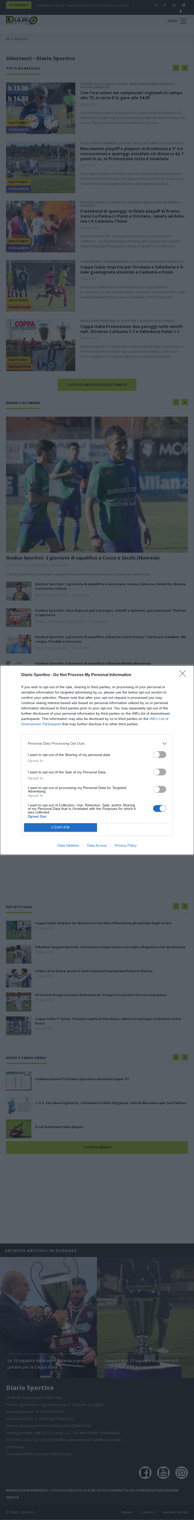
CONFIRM (60, 827)
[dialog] (97, 760)
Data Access (97, 845)
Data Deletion (68, 845)
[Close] (184, 675)
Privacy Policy (126, 845)
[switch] (159, 754)
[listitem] (97, 743)
